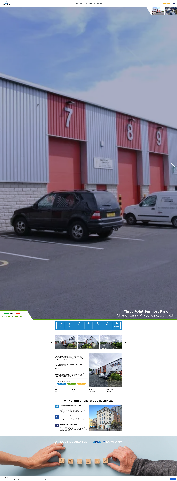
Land (95, 3)
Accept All (173, 479)
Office (76, 3)
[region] (88, 478)
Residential (99, 3)
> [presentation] (125, 342)
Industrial (81, 3)
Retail (86, 3)
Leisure (90, 3)
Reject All (166, 479)
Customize (160, 479)
